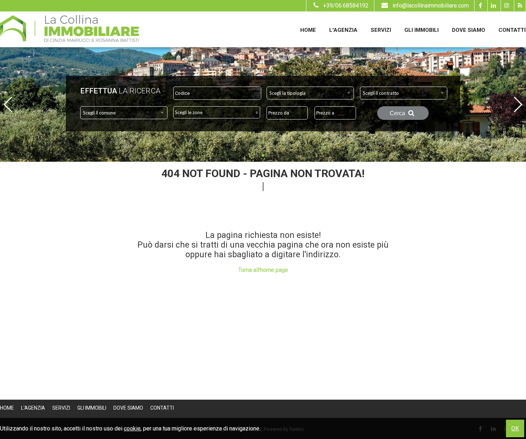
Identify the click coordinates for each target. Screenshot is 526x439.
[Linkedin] (493, 5)
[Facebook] (480, 5)
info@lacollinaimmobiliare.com (431, 5)
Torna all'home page (263, 270)
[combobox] (310, 93)
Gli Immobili (421, 30)
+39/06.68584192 (346, 5)
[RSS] (520, 5)
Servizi (381, 30)
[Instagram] (506, 5)
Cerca (398, 113)
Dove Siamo (468, 30)
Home (308, 30)
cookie (132, 428)
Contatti (512, 30)
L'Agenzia (343, 30)
